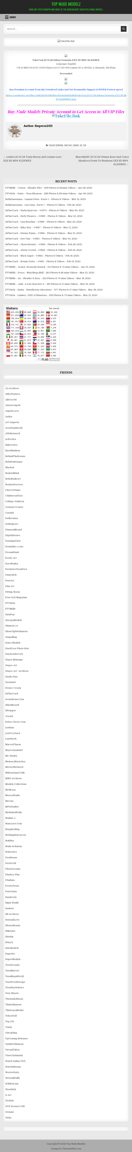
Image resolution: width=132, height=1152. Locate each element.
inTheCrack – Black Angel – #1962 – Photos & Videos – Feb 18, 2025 (42, 255)
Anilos (8, 416)
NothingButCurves (15, 835)
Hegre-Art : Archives (17, 671)
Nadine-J (10, 818)
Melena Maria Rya (15, 761)
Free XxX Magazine (16, 597)
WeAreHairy (12, 1072)
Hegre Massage (14, 659)
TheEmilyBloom (14, 999)
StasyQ (9, 942)
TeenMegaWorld (14, 976)
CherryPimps (12, 490)
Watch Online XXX (15, 1061)
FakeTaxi (68, 145)
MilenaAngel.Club (15, 772)
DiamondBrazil (13, 529)
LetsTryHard (12, 733)
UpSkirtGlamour (14, 1044)
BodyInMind (12, 473)
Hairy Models (12, 642)
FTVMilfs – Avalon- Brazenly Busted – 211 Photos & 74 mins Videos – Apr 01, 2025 (50, 267)
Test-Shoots (12, 993)
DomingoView (13, 541)
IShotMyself (12, 705)
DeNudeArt (11, 524)
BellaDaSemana (13, 461)
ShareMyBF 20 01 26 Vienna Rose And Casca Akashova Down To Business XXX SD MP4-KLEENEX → (102, 161)
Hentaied (10, 682)
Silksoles (10, 931)
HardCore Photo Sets (17, 648)
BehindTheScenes (15, 456)
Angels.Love (12, 411)
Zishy (8, 1117)
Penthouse (11, 857)
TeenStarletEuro (14, 987)
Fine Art (9, 586)
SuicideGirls (12, 948)
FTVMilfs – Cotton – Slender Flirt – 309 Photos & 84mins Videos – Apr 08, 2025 (48, 188)
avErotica (10, 439)
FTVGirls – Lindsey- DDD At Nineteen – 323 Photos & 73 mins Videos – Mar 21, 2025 (51, 295)
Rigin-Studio (12, 902)
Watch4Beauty (13, 1066)
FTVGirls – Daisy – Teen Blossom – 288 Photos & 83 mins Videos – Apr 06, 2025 (49, 193)
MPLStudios (12, 806)
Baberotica (11, 445)
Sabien (76, 145)
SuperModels (12, 959)
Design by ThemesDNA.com (66, 1149)
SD (81, 145)
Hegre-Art (11, 665)
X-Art (8, 1095)
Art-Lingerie (12, 422)
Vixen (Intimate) (14, 1055)
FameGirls (11, 575)
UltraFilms (11, 1033)
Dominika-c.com (14, 546)
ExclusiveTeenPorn (16, 569)
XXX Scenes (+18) (15, 1106)
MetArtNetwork (14, 767)
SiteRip (9, 936)
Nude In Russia (13, 846)
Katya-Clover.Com (15, 722)
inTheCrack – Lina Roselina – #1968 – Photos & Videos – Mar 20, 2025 (43, 221)
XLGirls (9, 1100)
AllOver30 (11, 399)
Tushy (8, 1027)
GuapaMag (11, 637)
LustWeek (10, 738)
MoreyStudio (12, 795)
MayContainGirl (14, 750)
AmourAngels (12, 405)
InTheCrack (11, 693)
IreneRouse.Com (14, 699)
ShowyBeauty (12, 925)
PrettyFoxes (12, 885)
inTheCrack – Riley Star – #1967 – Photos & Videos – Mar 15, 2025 (41, 227)
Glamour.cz (11, 625)
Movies (9, 801)
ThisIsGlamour (13, 1004)
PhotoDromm (12, 869)
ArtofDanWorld (13, 428)
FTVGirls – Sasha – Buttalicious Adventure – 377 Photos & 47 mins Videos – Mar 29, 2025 (54, 289)
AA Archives (12, 388)
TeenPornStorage (15, 982)
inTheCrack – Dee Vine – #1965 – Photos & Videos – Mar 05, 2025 (41, 238)
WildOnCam (11, 1083)
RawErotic (11, 897)
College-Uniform (14, 501)
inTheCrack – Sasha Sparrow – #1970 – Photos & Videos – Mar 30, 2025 (44, 210)
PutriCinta (11, 891)
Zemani (9, 1112)
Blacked (9, 467)
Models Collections (15, 784)
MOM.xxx (10, 789)
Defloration (11, 518)
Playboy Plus (12, 874)
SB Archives (12, 914)
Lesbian (9, 727)
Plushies (10, 880)
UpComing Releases (16, 1038)
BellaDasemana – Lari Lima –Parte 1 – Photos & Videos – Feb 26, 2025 (43, 205)
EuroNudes (11, 563)
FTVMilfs (10, 608)
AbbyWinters (12, 394)
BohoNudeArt (13, 478)
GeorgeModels (13, 620)
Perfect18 (10, 863)
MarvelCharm (13, 744)
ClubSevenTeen (14, 495)
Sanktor (9, 908)
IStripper (10, 710)
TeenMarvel (12, 970)
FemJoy (9, 580)
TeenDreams (12, 965)
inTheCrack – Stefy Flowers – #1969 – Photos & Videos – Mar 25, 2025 (44, 216)
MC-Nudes (11, 755)
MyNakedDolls (13, 812)
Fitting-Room (12, 592)
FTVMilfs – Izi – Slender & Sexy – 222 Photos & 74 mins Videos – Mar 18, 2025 (48, 278)
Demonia (59, 145)
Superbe (10, 953)
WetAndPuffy (12, 1078)
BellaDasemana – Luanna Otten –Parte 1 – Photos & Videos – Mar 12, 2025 (45, 199)
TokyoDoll (11, 1015)
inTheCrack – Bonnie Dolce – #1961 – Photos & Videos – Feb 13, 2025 (43, 261)
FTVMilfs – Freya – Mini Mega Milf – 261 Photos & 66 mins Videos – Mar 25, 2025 (49, 272)
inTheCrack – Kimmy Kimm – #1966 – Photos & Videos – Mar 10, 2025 (43, 233)
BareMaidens (12, 450)
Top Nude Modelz (66, 4)
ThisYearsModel (14, 1010)
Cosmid (9, 512)
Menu (13, 17)
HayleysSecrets (14, 654)
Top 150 (9, 1021)
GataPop (10, 614)
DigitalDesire (12, 535)
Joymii (9, 716)
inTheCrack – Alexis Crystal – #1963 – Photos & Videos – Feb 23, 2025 (43, 250)
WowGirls (10, 1089)
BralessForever (14, 484)
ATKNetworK (12, 433)
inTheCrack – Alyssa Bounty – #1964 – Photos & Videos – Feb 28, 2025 (43, 244)
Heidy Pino (11, 676)
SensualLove (12, 919)
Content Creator (14, 507)
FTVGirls (10, 603)
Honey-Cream (13, 688)
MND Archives (13, 778)
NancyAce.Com (13, 823)
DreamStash (12, 552)
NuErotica (11, 852)
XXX (84, 145)
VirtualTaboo (12, 1049)
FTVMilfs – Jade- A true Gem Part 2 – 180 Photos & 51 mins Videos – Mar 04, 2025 (50, 284)
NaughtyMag (12, 829)
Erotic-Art (11, 558)
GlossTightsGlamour (16, 631)
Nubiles (9, 840)
